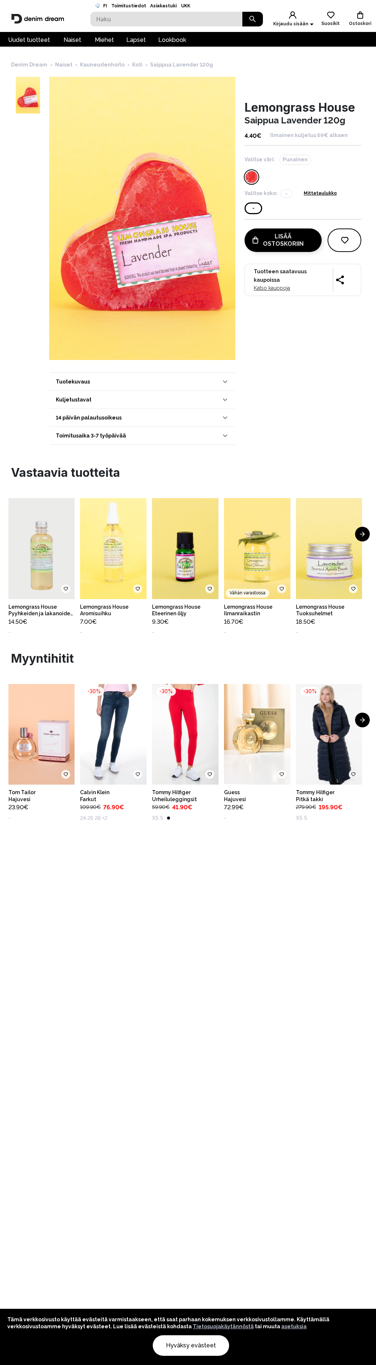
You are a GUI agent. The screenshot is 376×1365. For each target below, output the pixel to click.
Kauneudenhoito (102, 65)
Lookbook (172, 39)
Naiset (72, 39)
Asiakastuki (163, 5)
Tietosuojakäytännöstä (223, 1326)
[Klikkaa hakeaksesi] (252, 19)
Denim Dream (29, 65)
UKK (185, 5)
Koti (137, 65)
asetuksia (294, 1326)
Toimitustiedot (128, 5)
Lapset (136, 39)
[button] (142, 381)
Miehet (104, 39)
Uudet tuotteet (29, 39)
